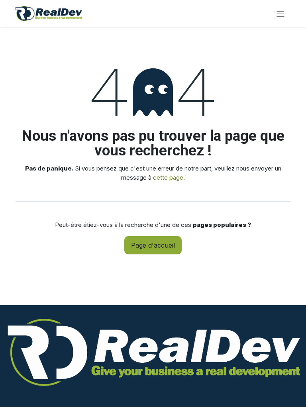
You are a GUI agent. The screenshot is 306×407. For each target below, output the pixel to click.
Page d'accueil (153, 245)
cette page (168, 177)
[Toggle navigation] (280, 13)
